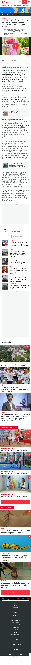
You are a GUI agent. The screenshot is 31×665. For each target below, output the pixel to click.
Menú (29, 2)
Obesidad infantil (7, 18)
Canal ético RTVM (15, 642)
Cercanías (12, 240)
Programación (27, 5)
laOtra (15, 612)
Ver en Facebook (3, 599)
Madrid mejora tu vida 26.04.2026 (15, 484)
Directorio (15, 629)
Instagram (13, 14)
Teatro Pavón (13, 276)
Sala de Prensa (15, 622)
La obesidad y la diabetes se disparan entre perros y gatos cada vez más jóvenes (15, 571)
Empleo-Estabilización (15, 637)
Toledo (11, 249)
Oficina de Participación (15, 644)
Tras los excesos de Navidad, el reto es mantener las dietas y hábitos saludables (15, 543)
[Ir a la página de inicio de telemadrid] (7, 2)
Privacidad (15, 647)
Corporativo (15, 620)
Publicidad (15, 632)
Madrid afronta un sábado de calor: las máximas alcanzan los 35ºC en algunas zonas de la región (5, 269)
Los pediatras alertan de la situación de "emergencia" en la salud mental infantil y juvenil (5, 165)
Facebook (2, 14)
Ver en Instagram (13, 598)
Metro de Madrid (14, 259)
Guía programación (15, 615)
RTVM (15, 603)
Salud (18, 231)
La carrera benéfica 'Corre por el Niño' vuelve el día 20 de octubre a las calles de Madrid (15, 375)
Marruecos (12, 283)
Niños (2, 385)
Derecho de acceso (15, 634)
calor (11, 266)
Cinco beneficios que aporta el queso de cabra (5, 113)
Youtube (28, 14)
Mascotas (4, 581)
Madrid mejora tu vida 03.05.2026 (15, 438)
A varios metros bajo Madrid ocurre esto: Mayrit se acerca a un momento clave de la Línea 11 (5, 261)
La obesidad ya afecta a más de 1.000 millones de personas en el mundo (15, 518)
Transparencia (15, 627)
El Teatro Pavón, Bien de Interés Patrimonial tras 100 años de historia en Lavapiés (5, 278)
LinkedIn (23, 14)
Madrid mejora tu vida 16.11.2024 (15, 353)
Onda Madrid (17, 5)
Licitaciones (15, 639)
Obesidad (4, 231)
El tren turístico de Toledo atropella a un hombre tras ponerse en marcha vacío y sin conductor (5, 252)
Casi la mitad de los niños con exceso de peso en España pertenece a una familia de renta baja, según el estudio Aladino (15, 402)
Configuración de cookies (15, 654)
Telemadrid (15, 607)
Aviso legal (15, 649)
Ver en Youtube (27, 598)
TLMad (10, 5)
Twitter (7, 14)
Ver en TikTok (18, 599)
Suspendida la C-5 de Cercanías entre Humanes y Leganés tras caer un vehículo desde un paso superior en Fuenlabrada (5, 243)
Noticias (4, 5)
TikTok (18, 14)
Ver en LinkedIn (22, 598)
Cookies (15, 651)
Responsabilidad (15, 624)
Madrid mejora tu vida (11, 96)
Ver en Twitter (8, 599)
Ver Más (15, 501)
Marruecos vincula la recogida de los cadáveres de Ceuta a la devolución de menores (5, 286)
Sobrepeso (4, 412)
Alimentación (5, 553)
